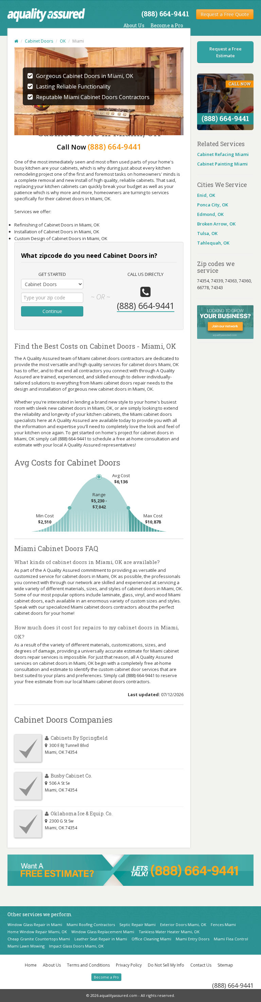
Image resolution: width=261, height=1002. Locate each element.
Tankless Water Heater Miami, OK (169, 931)
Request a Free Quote (225, 14)
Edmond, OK (210, 214)
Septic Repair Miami (137, 924)
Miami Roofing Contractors (91, 924)
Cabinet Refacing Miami (223, 154)
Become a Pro (167, 25)
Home (31, 965)
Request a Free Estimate (225, 52)
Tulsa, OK (207, 233)
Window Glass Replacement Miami (102, 931)
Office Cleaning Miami (151, 938)
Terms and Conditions (88, 965)
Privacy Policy (129, 965)
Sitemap (225, 965)
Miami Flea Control (231, 938)
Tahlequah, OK (213, 243)
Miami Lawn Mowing (26, 946)
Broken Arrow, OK (216, 224)
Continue (52, 311)
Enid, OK (206, 195)
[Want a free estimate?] (130, 869)
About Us (133, 25)
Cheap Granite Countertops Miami (38, 938)
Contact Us (200, 965)
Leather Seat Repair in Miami (100, 938)
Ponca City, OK (212, 205)
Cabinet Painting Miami (222, 164)
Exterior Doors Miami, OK (183, 924)
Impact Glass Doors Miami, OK (76, 946)
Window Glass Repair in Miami (34, 924)
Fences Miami (223, 924)
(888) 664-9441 (233, 985)
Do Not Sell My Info (166, 965)
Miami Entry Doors (192, 938)
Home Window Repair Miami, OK (37, 931)
